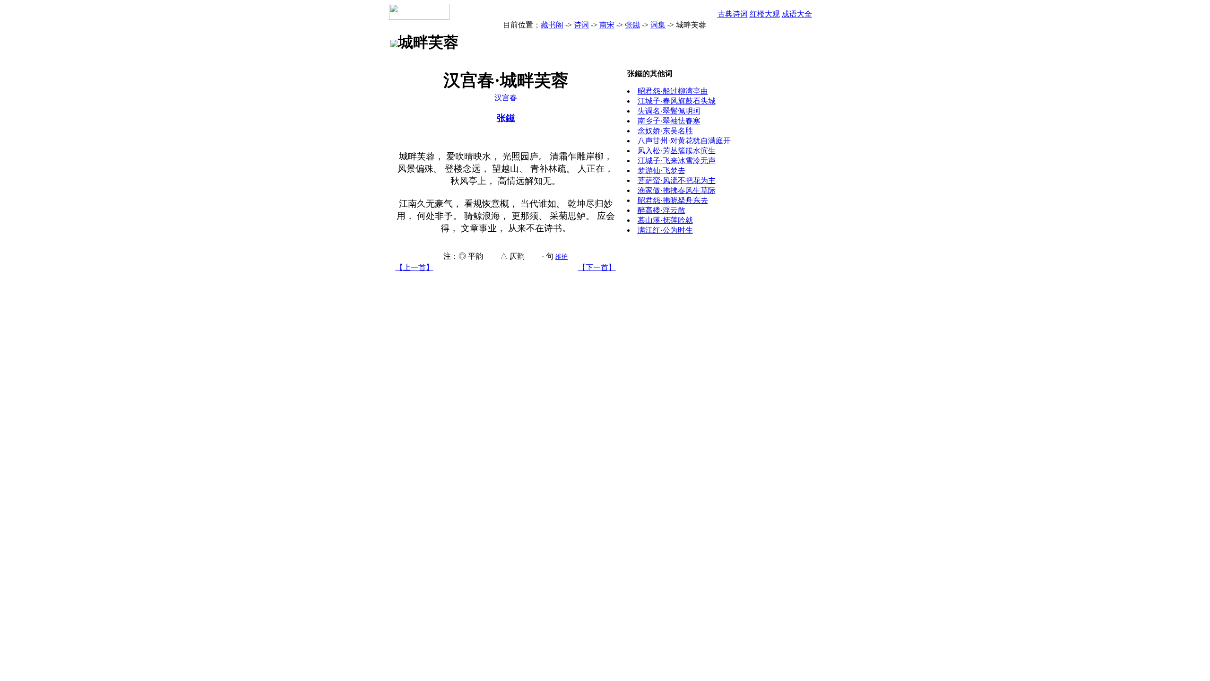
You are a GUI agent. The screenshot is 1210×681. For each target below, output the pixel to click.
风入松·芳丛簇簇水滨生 (677, 151)
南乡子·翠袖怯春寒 (669, 121)
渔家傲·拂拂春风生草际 (677, 190)
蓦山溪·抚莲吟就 (665, 220)
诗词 (581, 25)
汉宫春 (505, 98)
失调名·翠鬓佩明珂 (669, 111)
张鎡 (632, 25)
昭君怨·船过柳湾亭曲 (673, 91)
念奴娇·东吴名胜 (665, 131)
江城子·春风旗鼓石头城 (677, 101)
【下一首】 (597, 267)
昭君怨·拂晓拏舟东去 (673, 200)
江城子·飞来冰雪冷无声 (677, 161)
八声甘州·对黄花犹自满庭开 (684, 141)
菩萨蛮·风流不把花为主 (677, 180)
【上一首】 (414, 267)
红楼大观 (765, 14)
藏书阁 (552, 25)
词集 (658, 25)
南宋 (606, 25)
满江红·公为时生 (665, 230)
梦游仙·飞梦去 (661, 170)
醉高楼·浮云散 (661, 210)
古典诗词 (732, 14)
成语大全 (797, 14)
